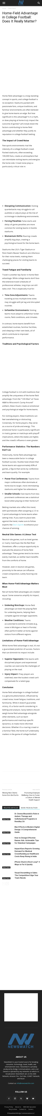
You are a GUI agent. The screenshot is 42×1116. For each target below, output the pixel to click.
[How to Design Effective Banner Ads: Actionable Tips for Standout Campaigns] (7, 840)
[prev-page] (3, 883)
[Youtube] (33, 1098)
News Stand (12, 8)
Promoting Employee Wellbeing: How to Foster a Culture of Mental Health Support (30, 796)
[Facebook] (4, 30)
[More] (25, 30)
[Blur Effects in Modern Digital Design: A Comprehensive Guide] (7, 829)
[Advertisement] (21, 78)
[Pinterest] (15, 30)
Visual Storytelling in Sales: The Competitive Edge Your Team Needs (26, 875)
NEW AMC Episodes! (29, 1107)
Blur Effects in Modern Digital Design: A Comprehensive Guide (27, 829)
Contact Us (22, 1109)
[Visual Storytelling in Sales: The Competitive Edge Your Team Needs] (7, 875)
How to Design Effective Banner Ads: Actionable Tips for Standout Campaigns (27, 840)
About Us (18, 1107)
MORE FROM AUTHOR (29, 808)
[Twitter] (9, 30)
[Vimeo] (27, 1098)
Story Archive (13, 1109)
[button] (3, 3)
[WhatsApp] (20, 30)
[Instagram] (15, 1098)
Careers (30, 1109)
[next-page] (7, 883)
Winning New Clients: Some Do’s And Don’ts (10, 794)
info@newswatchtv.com (25, 1083)
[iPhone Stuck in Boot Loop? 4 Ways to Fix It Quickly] (7, 864)
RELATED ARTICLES (11, 808)
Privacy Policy (8, 1107)
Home (4, 8)
